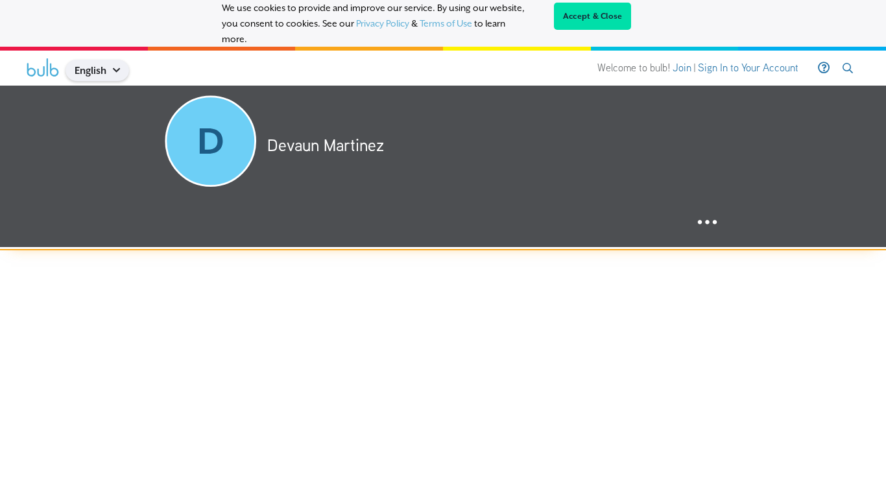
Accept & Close (593, 16)
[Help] (824, 68)
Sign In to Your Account (748, 67)
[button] (121, 70)
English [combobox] (90, 70)
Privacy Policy (382, 23)
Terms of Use (446, 23)
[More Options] (707, 223)
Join (682, 67)
